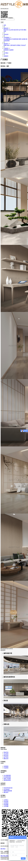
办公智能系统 (7, 39)
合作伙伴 (6, 34)
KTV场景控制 (14, 39)
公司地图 (6, 806)
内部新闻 (6, 49)
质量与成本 (7, 45)
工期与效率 (13, 45)
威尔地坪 (6, 792)
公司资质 (6, 803)
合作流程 (6, 801)
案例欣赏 (6, 28)
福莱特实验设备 (8, 790)
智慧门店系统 (22, 39)
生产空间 (21, 29)
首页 (5, 25)
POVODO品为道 (8, 787)
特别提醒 (6, 804)
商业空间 (6, 29)
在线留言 (6, 56)
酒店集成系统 (7, 780)
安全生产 (23, 45)
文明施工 (18, 45)
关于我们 (6, 53)
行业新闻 (11, 49)
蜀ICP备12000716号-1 (7, 855)
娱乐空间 (16, 29)
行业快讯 (6, 48)
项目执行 (6, 43)
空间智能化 (7, 37)
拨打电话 (3, 848)
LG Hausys (6, 789)
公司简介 (6, 800)
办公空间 (11, 29)
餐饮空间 (6, 758)
